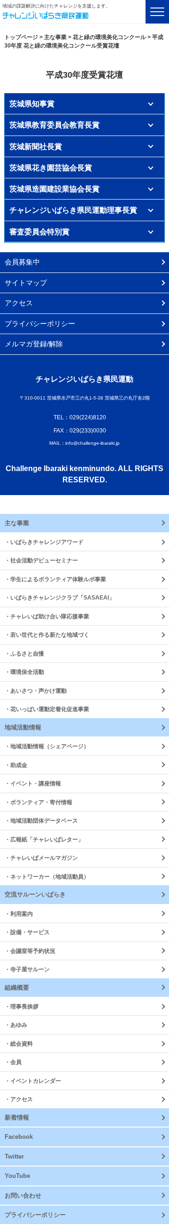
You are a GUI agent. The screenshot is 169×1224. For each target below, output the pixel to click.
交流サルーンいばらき (35, 894)
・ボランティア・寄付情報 (38, 802)
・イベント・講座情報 (33, 783)
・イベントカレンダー (33, 1081)
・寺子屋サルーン (27, 969)
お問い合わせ (23, 1195)
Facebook (19, 1136)
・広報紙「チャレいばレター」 (44, 839)
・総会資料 (19, 1043)
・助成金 (16, 765)
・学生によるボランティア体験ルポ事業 (55, 579)
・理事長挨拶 (21, 1006)
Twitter (14, 1156)
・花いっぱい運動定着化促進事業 (47, 709)
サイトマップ (26, 283)
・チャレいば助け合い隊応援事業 (47, 616)
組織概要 (17, 987)
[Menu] (157, 12)
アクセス (19, 303)
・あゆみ (16, 1025)
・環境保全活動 (24, 672)
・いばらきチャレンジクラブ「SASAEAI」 (60, 597)
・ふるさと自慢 (24, 653)
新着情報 (17, 1117)
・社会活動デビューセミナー (41, 560)
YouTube (17, 1175)
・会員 (13, 1062)
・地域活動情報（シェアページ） (47, 746)
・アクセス (19, 1099)
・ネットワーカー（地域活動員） (47, 876)
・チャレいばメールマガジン (41, 858)
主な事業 (17, 523)
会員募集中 (22, 262)
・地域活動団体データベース (41, 820)
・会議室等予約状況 (30, 951)
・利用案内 (19, 914)
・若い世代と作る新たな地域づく (47, 635)
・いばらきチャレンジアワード (44, 542)
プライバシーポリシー (40, 324)
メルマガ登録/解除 (34, 344)
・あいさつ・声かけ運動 (36, 691)
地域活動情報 (23, 727)
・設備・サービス (27, 932)
